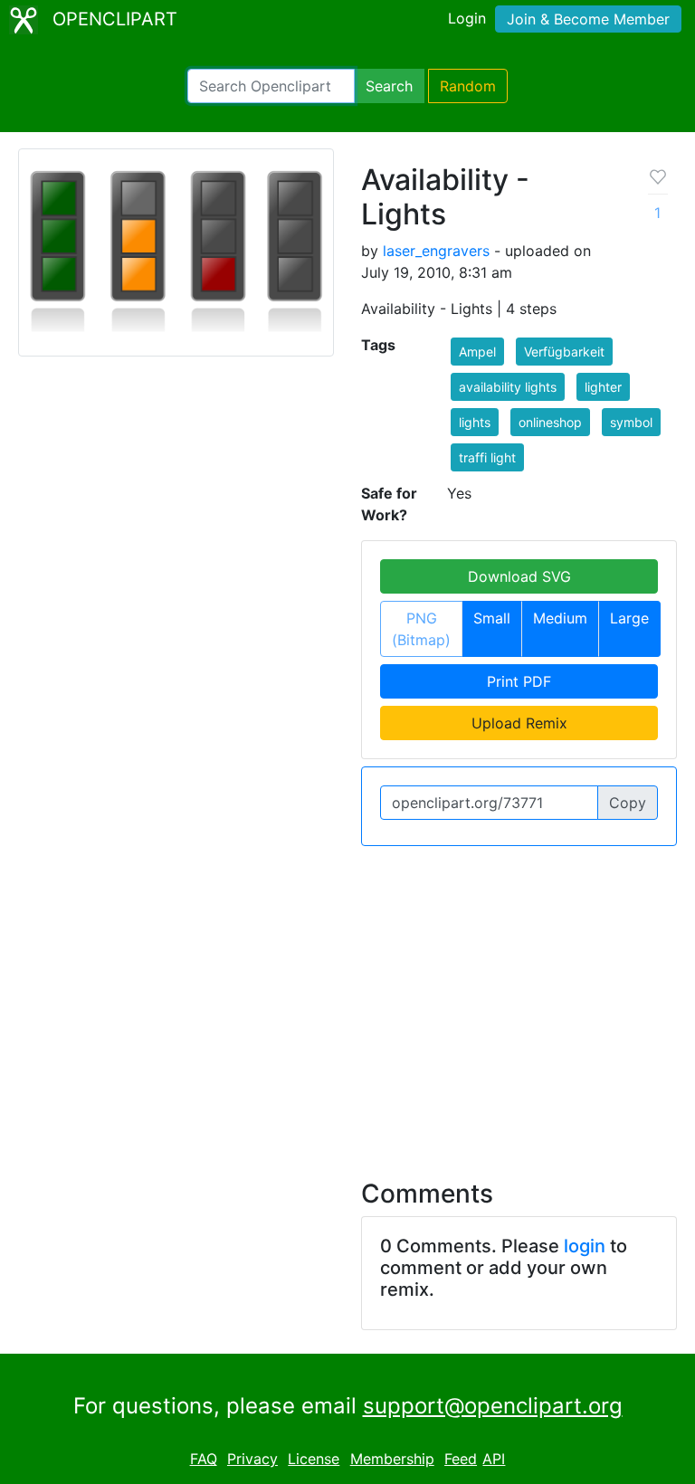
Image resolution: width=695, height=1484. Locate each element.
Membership (392, 1459)
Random (468, 86)
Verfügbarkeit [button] (564, 351)
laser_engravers (436, 251)
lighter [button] (603, 387)
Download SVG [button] (519, 576)
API (493, 1459)
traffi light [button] (487, 457)
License (313, 1459)
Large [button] (629, 618)
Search (389, 86)
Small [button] (491, 618)
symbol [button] (631, 422)
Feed (460, 1459)
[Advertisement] (347, 1001)
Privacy (252, 1459)
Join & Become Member (588, 19)
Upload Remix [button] (519, 723)
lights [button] (474, 422)
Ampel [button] (477, 351)
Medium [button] (560, 618)
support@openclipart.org (493, 1406)
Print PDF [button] (519, 681)
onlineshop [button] (550, 422)
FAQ (203, 1459)
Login (467, 18)
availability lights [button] (508, 387)
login (584, 1246)
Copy (627, 803)
